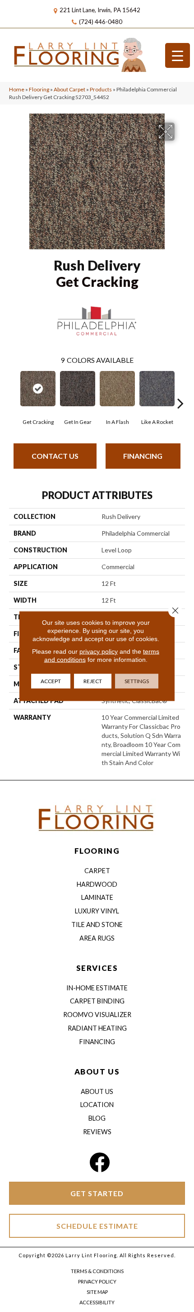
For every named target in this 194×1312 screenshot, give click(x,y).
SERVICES (97, 968)
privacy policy (98, 651)
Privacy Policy (97, 1281)
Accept (51, 681)
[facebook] (99, 1162)
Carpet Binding (97, 1001)
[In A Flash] (117, 389)
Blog (97, 1118)
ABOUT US (97, 1071)
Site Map (97, 1292)
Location (97, 1104)
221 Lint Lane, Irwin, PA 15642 (100, 10)
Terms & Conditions (97, 1271)
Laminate (97, 897)
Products (101, 89)
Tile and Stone (97, 924)
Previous (13, 389)
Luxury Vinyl (97, 911)
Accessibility (97, 1302)
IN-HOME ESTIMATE (97, 988)
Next (180, 389)
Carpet (97, 871)
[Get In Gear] (77, 389)
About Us (97, 1091)
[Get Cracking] (38, 389)
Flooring (39, 89)
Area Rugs (97, 938)
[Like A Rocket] (157, 389)
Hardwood (97, 884)
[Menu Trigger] (177, 55)
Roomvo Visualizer (97, 1014)
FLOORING (97, 851)
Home (16, 89)
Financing (142, 456)
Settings (137, 681)
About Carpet (69, 89)
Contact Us (55, 456)
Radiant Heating (97, 1028)
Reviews (97, 1132)
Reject (92, 681)
